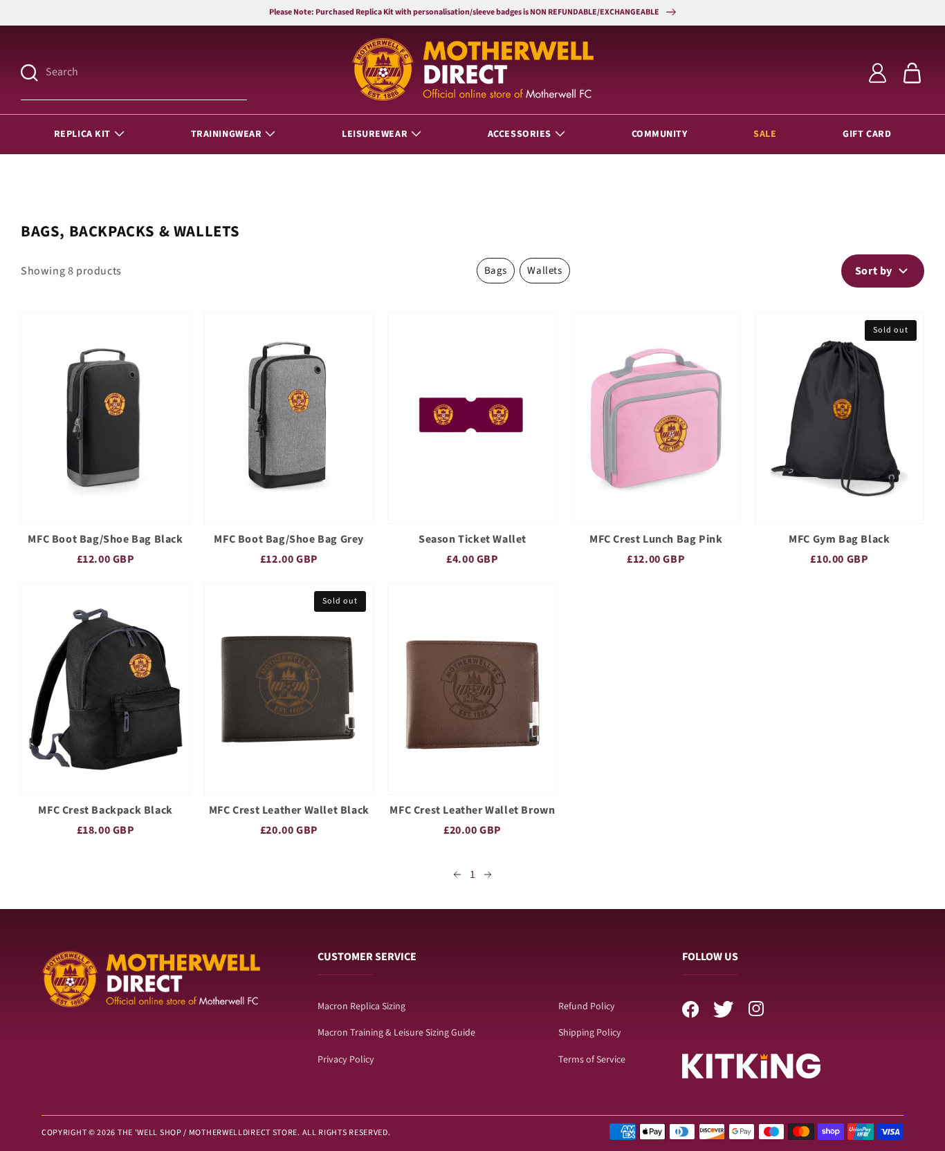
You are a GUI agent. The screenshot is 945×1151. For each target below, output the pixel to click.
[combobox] (146, 72)
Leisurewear (374, 134)
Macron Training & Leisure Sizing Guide (396, 1032)
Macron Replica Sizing (361, 1006)
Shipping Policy (589, 1032)
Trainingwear (226, 134)
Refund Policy (586, 1006)
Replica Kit (82, 134)
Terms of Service (591, 1059)
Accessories (519, 134)
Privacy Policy (346, 1059)
